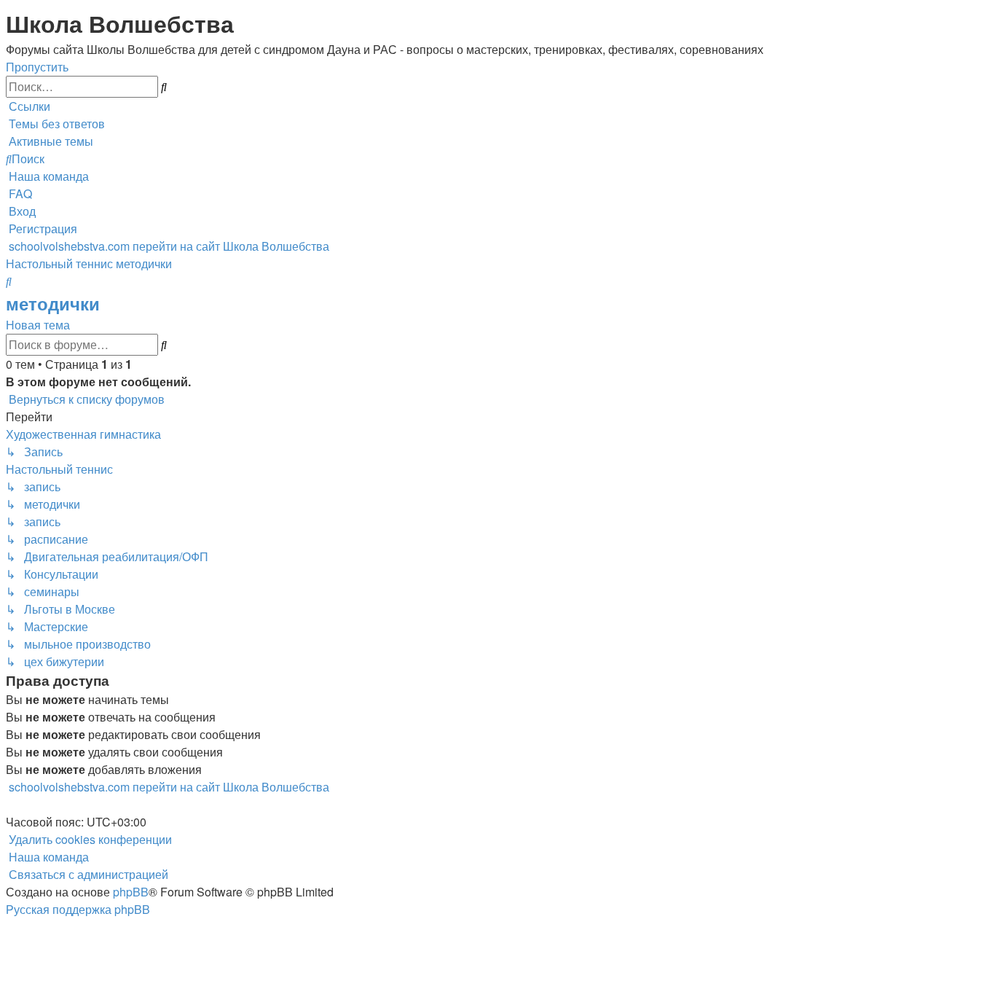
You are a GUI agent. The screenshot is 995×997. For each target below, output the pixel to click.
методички (53, 303)
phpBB (131, 891)
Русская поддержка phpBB (78, 909)
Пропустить (37, 66)
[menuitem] (55, 123)
